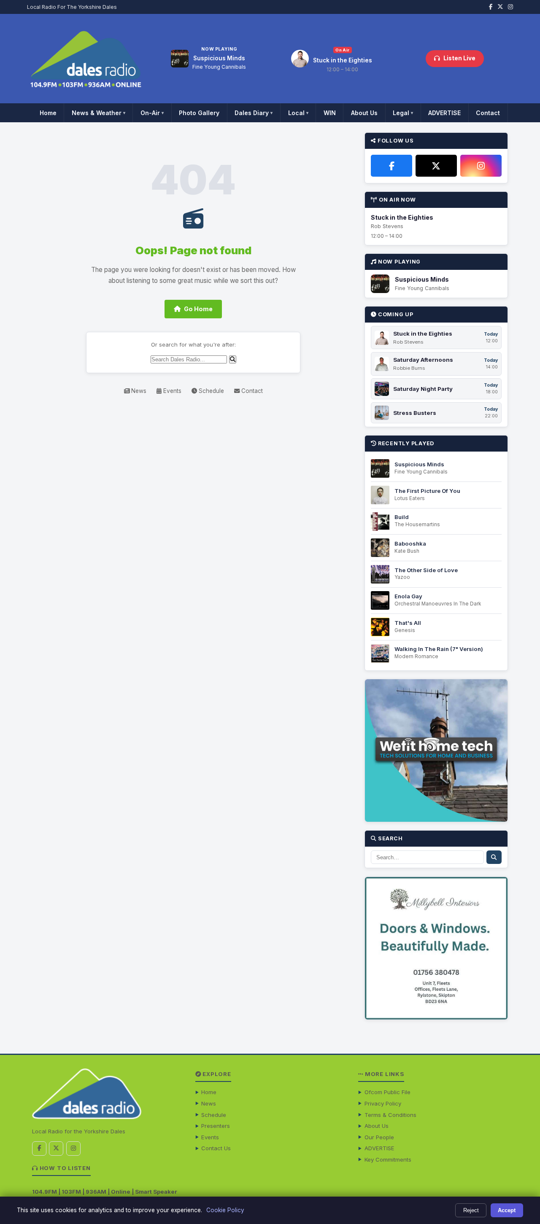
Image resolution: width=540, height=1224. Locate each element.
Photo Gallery (199, 112)
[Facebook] (391, 166)
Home (48, 112)
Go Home (198, 308)
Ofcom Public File (387, 1092)
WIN (330, 112)
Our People (379, 1137)
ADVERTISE (444, 112)
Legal (403, 112)
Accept (507, 1210)
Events (171, 390)
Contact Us (216, 1148)
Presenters (215, 1125)
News (138, 390)
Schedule (210, 390)
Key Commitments (387, 1159)
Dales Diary (254, 112)
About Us (364, 112)
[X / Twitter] (436, 166)
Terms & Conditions (390, 1114)
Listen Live (459, 58)
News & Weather (98, 112)
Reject (471, 1210)
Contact (488, 112)
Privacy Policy (382, 1103)
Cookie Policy (225, 1210)
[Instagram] (481, 166)
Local (298, 112)
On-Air (152, 112)
